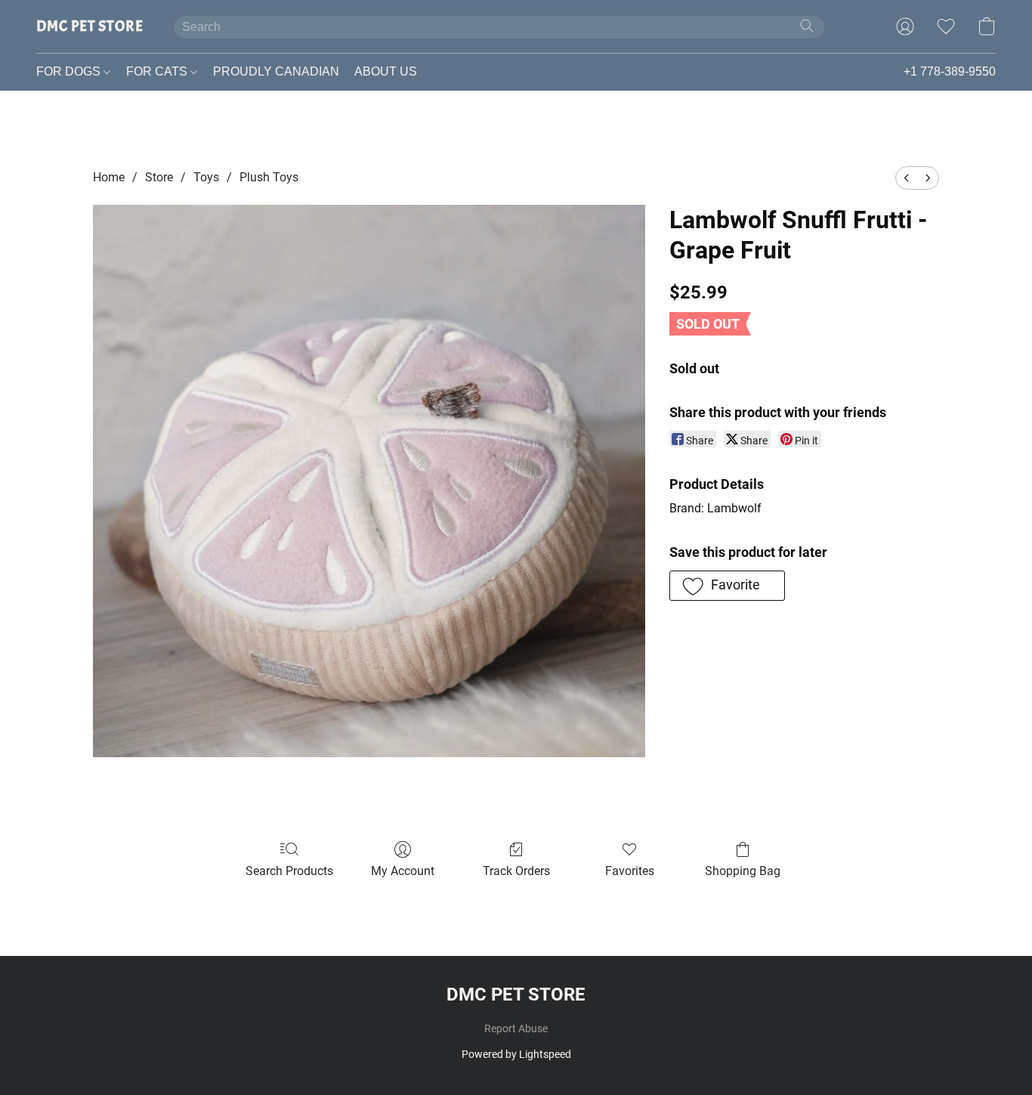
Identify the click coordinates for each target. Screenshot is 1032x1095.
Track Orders (516, 871)
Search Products (289, 871)
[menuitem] (906, 178)
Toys (206, 177)
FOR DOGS (70, 71)
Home (109, 177)
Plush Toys (268, 177)
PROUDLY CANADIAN (276, 71)
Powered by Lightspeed (516, 1054)
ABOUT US (385, 71)
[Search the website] (807, 25)
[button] (90, 26)
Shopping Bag (742, 871)
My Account (402, 871)
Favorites (629, 871)
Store (159, 177)
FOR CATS (158, 71)
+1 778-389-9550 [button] (950, 71)
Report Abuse (516, 1028)
